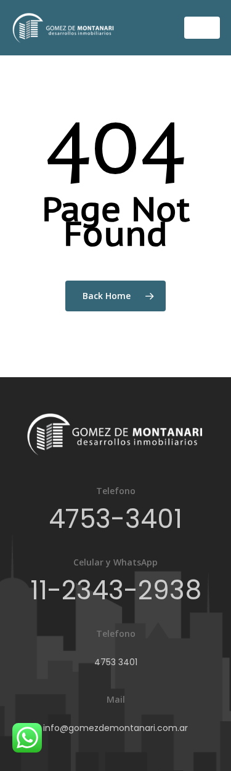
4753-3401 (115, 519)
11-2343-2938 (115, 590)
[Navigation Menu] (202, 28)
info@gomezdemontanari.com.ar (115, 728)
